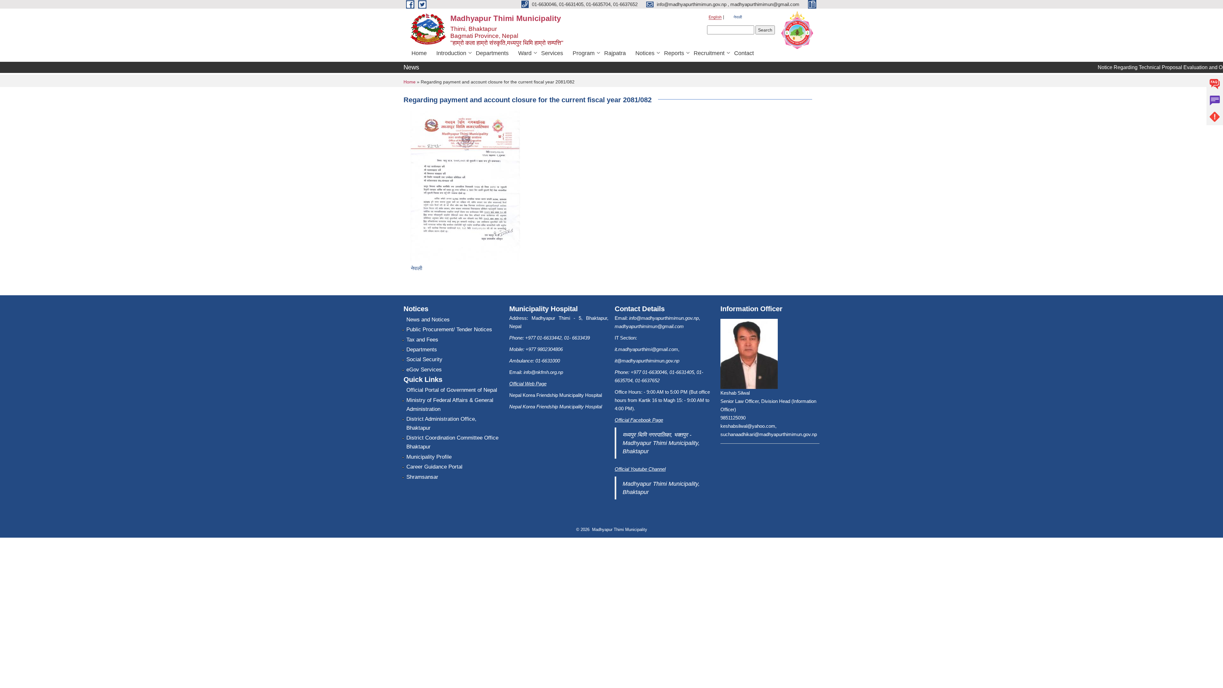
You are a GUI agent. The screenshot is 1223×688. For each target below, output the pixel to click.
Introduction (451, 53)
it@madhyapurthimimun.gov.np (647, 360)
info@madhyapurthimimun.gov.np (664, 318)
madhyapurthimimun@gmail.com (649, 326)
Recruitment (709, 53)
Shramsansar (422, 477)
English (715, 17)
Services (552, 53)
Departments (492, 53)
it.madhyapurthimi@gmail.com (646, 349)
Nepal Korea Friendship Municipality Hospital (555, 406)
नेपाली (737, 17)
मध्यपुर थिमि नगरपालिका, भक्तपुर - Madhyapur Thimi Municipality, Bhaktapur (661, 443)
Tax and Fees (422, 340)
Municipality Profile (429, 457)
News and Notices (428, 320)
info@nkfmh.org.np (543, 372)
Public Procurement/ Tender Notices (449, 329)
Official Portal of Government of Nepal (451, 390)
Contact (744, 53)
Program (584, 53)
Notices (644, 53)
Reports (674, 53)
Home (419, 53)
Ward (525, 53)
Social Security (424, 359)
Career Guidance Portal (434, 467)
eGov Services (424, 370)
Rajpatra (615, 53)
